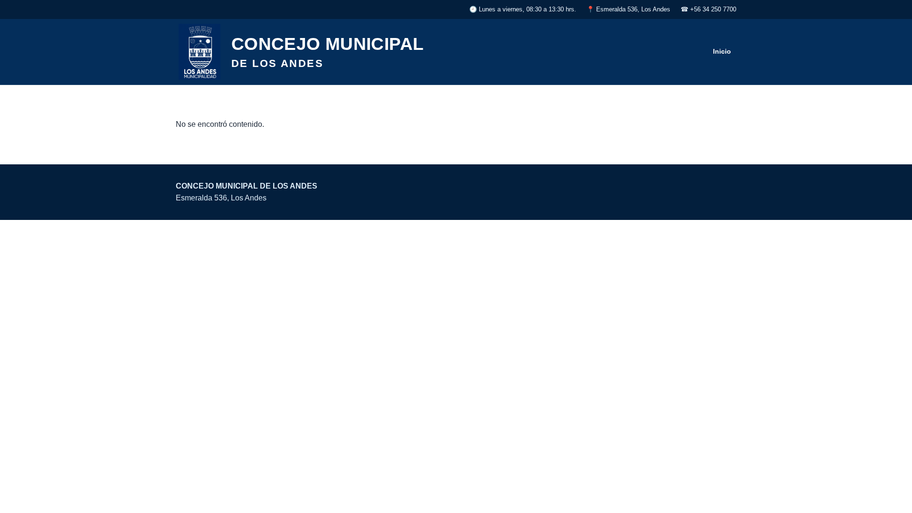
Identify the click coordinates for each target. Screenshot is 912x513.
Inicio (722, 51)
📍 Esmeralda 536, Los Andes (628, 9)
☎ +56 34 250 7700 (708, 9)
